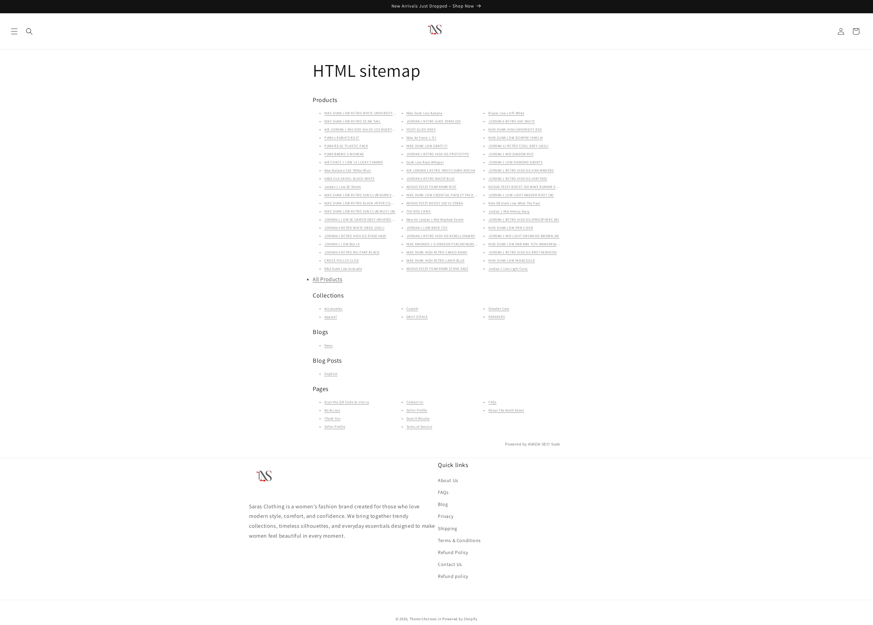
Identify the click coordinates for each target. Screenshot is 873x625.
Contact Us (415, 402)
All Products (327, 279)
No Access (332, 410)
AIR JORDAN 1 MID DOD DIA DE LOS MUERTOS (360, 129)
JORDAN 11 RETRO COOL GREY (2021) (518, 146)
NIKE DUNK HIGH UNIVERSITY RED (515, 129)
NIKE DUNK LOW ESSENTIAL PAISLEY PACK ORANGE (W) (450, 195)
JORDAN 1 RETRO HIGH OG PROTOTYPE (437, 154)
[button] (14, 31)
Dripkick (331, 374)
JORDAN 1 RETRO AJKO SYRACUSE (433, 121)
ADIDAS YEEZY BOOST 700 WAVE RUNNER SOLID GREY (530, 187)
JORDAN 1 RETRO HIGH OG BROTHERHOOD (522, 252)
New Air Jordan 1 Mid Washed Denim (435, 219)
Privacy (445, 516)
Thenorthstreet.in (426, 618)
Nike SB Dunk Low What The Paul (514, 203)
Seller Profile (334, 426)
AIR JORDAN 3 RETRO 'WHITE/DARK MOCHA (440, 170)
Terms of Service (419, 426)
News (328, 345)
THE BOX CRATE (418, 211)
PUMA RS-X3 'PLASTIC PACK (346, 146)
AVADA (534, 444)
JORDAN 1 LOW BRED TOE (427, 228)
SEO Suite (551, 444)
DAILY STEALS (417, 317)
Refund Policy (453, 552)
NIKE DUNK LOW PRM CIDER (510, 228)
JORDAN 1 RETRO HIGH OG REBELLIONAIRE (440, 236)
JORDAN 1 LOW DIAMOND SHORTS (515, 162)
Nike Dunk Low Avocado (343, 268)
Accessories (333, 308)
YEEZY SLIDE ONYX (421, 129)
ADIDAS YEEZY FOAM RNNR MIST (431, 187)
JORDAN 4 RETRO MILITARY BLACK (351, 252)
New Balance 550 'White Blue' (347, 170)
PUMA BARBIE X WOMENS (344, 154)
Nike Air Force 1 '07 (421, 137)
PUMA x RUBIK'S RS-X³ (341, 137)
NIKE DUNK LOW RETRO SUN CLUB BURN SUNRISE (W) (367, 195)
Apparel (330, 317)
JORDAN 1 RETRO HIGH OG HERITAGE (517, 178)
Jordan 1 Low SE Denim (342, 187)
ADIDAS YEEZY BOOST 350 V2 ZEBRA (434, 203)
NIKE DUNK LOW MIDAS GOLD (511, 260)
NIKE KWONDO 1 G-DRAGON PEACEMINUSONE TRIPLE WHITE (454, 244)
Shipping (447, 528)
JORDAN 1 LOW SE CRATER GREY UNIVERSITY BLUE (364, 219)
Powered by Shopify (459, 618)
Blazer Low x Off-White (506, 113)
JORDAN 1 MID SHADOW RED (510, 154)
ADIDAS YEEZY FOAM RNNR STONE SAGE (437, 268)
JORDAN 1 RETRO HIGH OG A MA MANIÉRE (521, 170)
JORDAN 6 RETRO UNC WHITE (511, 121)
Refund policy (453, 576)
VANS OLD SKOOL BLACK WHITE (349, 178)
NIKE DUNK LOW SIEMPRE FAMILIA (515, 137)
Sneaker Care (498, 308)
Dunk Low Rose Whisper (425, 162)
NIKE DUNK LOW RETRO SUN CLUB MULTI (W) (360, 211)
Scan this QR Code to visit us (346, 402)
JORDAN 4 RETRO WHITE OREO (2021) (354, 228)
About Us (448, 480)
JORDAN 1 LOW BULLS (342, 244)
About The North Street (506, 410)
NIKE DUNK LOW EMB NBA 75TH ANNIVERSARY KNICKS (531, 244)
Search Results (418, 418)
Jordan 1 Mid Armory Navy (509, 211)
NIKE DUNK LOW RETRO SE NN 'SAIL (352, 121)
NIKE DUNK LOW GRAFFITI (427, 146)
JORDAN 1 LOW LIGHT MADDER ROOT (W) (520, 195)
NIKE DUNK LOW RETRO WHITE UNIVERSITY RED (362, 113)
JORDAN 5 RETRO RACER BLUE (430, 178)
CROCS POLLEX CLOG (341, 260)
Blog (443, 504)
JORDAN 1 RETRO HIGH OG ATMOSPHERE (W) (523, 219)
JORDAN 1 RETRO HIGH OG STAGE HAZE (355, 236)
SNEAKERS (496, 317)
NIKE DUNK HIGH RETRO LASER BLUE (435, 260)
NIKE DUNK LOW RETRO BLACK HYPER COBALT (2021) (366, 203)
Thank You (332, 418)
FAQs (492, 402)
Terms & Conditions (459, 540)
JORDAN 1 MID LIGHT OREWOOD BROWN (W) (523, 236)
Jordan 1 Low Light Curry (508, 268)
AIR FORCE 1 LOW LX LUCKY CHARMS (353, 162)
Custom (412, 308)
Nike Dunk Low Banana (424, 113)
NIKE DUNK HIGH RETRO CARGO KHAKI (437, 252)
